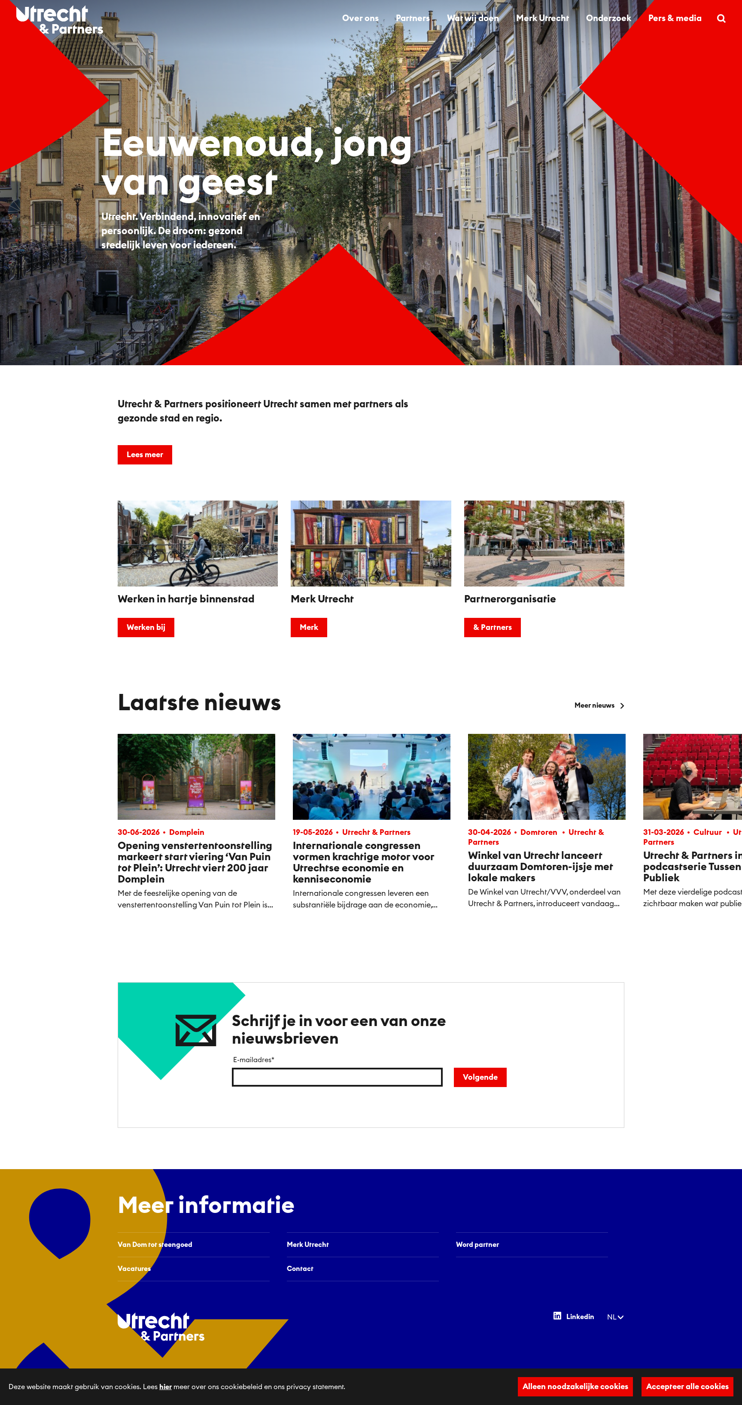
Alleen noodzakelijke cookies (575, 1386)
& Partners (492, 627)
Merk (309, 627)
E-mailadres (253, 1060)
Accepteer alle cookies (687, 1386)
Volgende (480, 1077)
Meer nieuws (594, 705)
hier (165, 1387)
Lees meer (145, 454)
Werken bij (146, 627)
